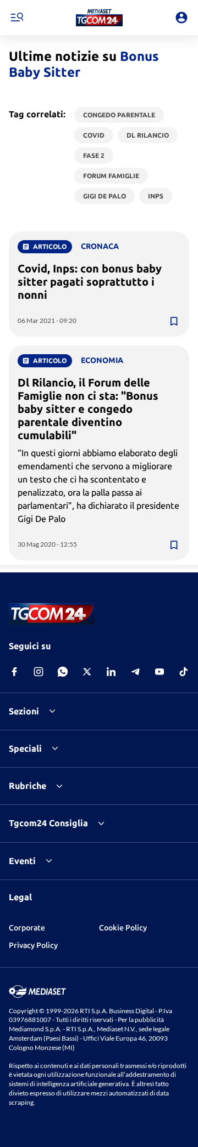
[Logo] (99, 17)
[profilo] (181, 17)
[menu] (16, 17)
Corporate (27, 927)
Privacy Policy (33, 945)
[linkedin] (111, 671)
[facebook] (14, 671)
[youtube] (159, 671)
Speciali (25, 748)
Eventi (22, 861)
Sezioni (24, 711)
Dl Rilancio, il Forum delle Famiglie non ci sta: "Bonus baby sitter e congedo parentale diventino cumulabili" (88, 408)
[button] (99, 17)
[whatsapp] (62, 671)
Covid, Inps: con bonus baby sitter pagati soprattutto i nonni (90, 281)
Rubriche (27, 786)
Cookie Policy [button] (123, 927)
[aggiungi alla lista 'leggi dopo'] (173, 321)
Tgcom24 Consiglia (48, 823)
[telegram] (135, 671)
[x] (86, 671)
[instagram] (38, 671)
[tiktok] (183, 671)
